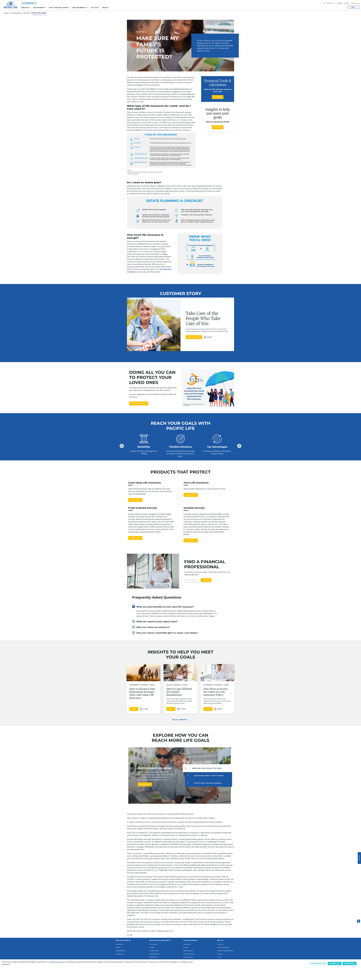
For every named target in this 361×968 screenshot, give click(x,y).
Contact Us (355, 3)
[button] (121, 446)
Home (6, 13)
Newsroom (220, 954)
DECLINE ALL (349, 963)
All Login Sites (119, 954)
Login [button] (352, 7)
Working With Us (153, 957)
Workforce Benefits (154, 954)
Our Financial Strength (223, 947)
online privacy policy (57, 962)
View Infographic (138, 403)
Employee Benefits (120, 950)
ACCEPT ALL (335, 963)
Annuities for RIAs (154, 950)
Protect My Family (39, 13)
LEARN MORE (135, 500)
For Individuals (15, 13)
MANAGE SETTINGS (318, 963)
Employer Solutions (188, 957)
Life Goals (26, 13)
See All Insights (180, 720)
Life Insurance (119, 944)
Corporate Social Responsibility (225, 950)
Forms (346, 3)
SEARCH (206, 580)
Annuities (118, 947)
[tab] (207, 768)
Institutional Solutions (189, 954)
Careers (339, 3)
